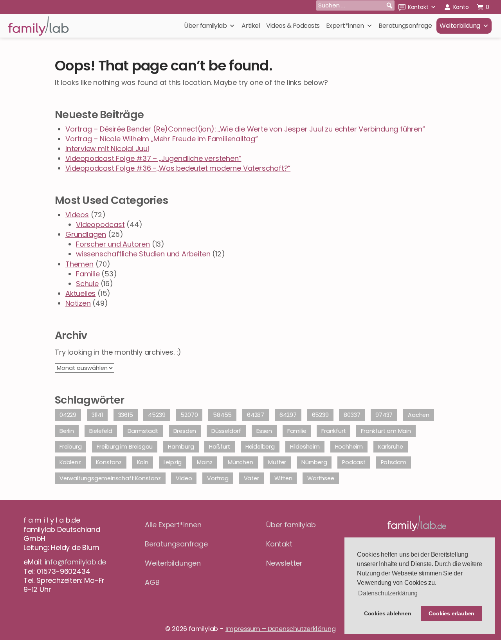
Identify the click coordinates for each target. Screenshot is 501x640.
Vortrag (218, 478)
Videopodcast (100, 224)
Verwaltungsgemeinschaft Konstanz (110, 478)
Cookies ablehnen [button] (387, 613)
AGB (152, 582)
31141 (97, 415)
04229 (67, 415)
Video (184, 478)
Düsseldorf (226, 431)
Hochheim (349, 447)
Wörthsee (320, 478)
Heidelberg (260, 447)
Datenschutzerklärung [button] (388, 593)
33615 (125, 415)
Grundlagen (85, 234)
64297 (288, 415)
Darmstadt (143, 431)
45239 (156, 415)
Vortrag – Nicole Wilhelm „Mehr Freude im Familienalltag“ (161, 139)
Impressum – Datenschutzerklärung (280, 628)
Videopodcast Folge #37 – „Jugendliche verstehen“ (153, 158)
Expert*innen (345, 25)
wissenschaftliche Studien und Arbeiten (143, 254)
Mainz (205, 462)
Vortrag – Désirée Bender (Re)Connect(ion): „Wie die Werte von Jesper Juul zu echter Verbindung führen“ (245, 129)
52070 (189, 415)
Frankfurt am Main (386, 431)
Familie (88, 274)
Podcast (354, 462)
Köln (142, 462)
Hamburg (181, 447)
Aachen (418, 415)
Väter (251, 478)
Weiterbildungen (173, 563)
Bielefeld (100, 431)
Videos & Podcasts (293, 25)
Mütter (277, 462)
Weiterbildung (460, 25)
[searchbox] (355, 5)
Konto (461, 7)
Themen (79, 264)
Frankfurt (333, 431)
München (240, 462)
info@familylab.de (75, 562)
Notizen (78, 303)
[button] (389, 5)
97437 (384, 415)
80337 (352, 415)
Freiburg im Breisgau (125, 447)
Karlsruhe (390, 447)
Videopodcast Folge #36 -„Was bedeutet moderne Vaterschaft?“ (177, 168)
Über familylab (205, 25)
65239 (320, 415)
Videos (77, 215)
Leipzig (173, 462)
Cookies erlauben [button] (451, 613)
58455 (222, 415)
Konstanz (108, 462)
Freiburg (70, 447)
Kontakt (418, 7)
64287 (255, 415)
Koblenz (70, 462)
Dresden (184, 431)
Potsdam (394, 462)
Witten (283, 478)
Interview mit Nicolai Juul (107, 148)
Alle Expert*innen (173, 525)
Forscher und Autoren (113, 244)
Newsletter (284, 563)
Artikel (250, 25)
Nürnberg (314, 462)
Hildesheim (305, 447)
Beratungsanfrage (405, 25)
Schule (87, 283)
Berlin (66, 431)
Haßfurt (219, 447)
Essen (264, 431)
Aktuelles (80, 293)
